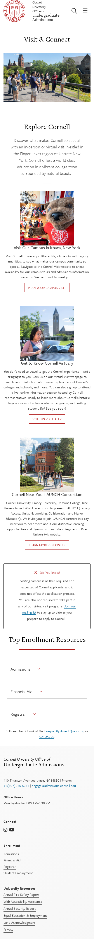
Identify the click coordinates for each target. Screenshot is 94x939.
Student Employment (18, 872)
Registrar (18, 714)
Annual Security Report (19, 908)
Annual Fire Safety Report (21, 894)
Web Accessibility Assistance (22, 901)
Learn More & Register (47, 545)
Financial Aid (21, 691)
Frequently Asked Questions (64, 731)
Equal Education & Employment (25, 915)
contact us (46, 736)
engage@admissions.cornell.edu (54, 785)
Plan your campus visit (47, 287)
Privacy (8, 929)
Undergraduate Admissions (33, 761)
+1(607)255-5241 (16, 785)
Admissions (20, 669)
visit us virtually (47, 419)
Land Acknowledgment (19, 922)
